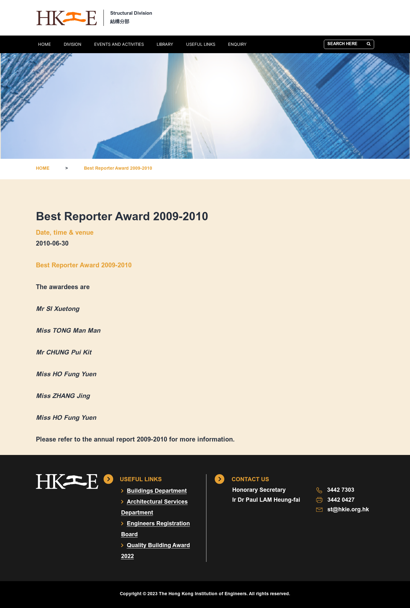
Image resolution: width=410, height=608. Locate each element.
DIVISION (72, 44)
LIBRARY (165, 44)
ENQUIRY (237, 44)
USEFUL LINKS (200, 44)
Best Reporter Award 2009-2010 (118, 168)
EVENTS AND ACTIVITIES (119, 44)
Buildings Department (157, 491)
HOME (44, 44)
